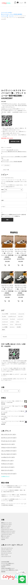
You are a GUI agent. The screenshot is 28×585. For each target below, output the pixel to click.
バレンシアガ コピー (7, 105)
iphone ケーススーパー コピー (8, 531)
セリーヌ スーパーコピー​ (8, 467)
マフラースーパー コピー (7, 529)
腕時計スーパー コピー (6, 522)
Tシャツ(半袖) (5, 313)
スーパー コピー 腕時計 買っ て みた (9, 570)
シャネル (9, 551)
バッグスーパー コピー (6, 524)
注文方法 (3, 566)
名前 (2, 200)
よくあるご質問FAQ (6, 565)
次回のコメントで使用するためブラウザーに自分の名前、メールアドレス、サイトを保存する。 (13, 215)
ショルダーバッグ (12, 316)
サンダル (4, 316)
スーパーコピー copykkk (6, 12)
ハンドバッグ (20, 319)
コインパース (21, 313)
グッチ (9, 556)
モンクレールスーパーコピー (9, 454)
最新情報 (3, 571)
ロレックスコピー (22, 103)
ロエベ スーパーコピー (7, 470)
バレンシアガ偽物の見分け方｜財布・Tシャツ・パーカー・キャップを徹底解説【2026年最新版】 (13, 486)
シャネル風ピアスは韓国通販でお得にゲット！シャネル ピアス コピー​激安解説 (13, 500)
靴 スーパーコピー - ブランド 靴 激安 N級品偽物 (11, 14)
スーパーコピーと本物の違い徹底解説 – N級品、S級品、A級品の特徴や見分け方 (13, 491)
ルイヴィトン (10, 548)
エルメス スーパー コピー (8, 444)
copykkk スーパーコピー (6, 108)
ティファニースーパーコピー (9, 473)
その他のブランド (5, 476)
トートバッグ (5, 319)
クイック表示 (9, 265)
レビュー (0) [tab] (6, 169)
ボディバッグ (18, 324)
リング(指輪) (4, 326)
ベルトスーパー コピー (6, 534)
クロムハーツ (9, 549)
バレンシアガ (4, 556)
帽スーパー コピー (5, 536)
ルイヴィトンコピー (12, 103)
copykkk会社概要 (5, 561)
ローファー (12, 326)
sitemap (3, 539)
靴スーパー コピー (5, 527)
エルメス (3, 549)
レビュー (3, 191)
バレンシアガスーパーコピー (9, 450)
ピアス (17, 321)
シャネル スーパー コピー (8, 457)
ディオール (3, 551)
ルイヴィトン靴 (4, 15)
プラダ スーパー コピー (7, 460)
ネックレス (12, 319)
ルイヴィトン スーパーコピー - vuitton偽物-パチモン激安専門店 (14, 157)
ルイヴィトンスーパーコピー (9, 437)
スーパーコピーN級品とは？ (7, 563)
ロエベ (2, 554)
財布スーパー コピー (6, 526)
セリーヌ (3, 552)
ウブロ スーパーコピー (7, 463)
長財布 (3, 329)
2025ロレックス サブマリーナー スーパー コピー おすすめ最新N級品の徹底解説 (13, 504)
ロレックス (3, 548)
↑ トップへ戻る (21, 572)
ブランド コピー (5, 537)
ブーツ (11, 324)
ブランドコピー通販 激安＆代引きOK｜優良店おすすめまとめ (14, 152)
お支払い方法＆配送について (7, 568)
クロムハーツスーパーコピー (9, 447)
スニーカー (11, 15)
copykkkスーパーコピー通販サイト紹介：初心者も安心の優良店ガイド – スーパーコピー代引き (13, 495)
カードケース (13, 313)
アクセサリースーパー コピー (8, 532)
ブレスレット (5, 324)
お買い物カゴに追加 (15, 141)
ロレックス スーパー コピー (8, 434)
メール (3, 206)
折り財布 (19, 326)
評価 (2, 189)
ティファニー (9, 552)
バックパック (5, 321)
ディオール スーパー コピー (8, 441)
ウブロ (6, 554)
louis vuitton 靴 (10, 149)
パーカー (12, 321)
